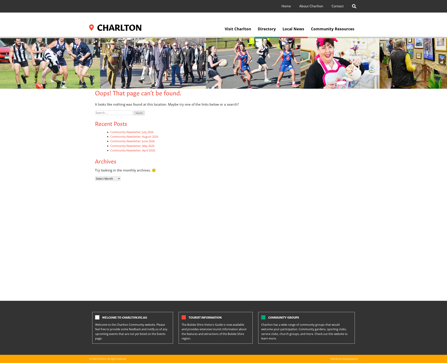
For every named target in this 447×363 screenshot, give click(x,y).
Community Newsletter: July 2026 (132, 132)
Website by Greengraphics (344, 358)
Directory (267, 28)
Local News (293, 28)
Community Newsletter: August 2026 (134, 137)
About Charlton (311, 6)
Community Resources (332, 28)
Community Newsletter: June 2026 (132, 141)
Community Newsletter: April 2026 (132, 150)
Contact (338, 6)
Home (286, 6)
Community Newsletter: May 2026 (132, 146)
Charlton (101, 358)
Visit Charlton (238, 28)
